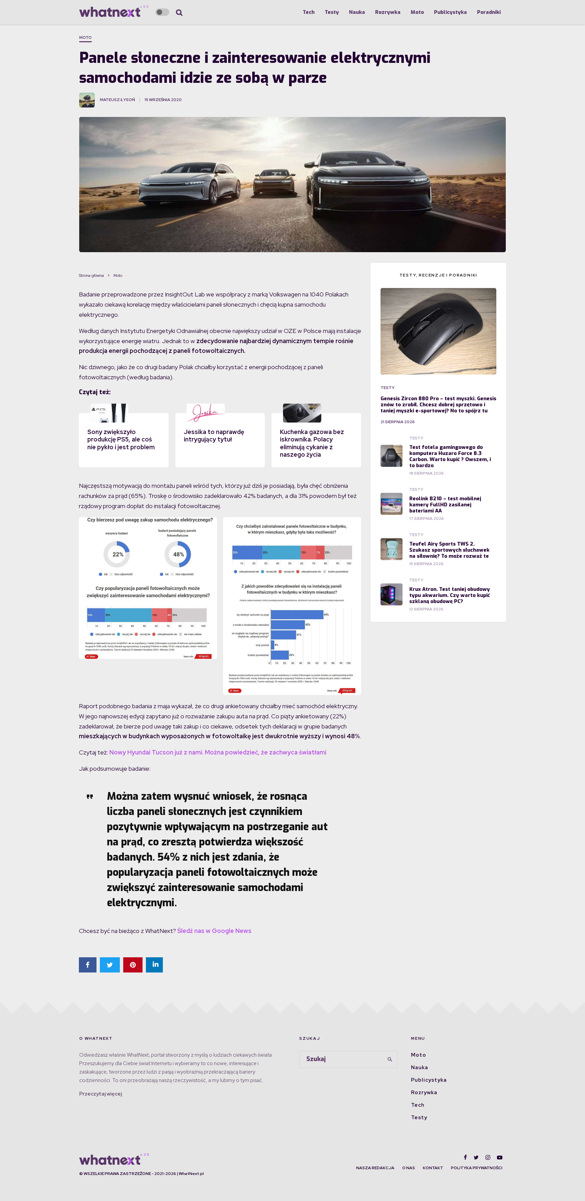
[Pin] (133, 964)
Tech (309, 12)
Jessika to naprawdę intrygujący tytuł (214, 435)
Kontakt (433, 1168)
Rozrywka (387, 12)
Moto (417, 12)
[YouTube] (500, 1157)
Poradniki (489, 12)
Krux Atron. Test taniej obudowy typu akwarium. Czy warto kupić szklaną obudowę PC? (449, 595)
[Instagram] (488, 1157)
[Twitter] (476, 1157)
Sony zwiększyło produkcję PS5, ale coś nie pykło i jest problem (121, 439)
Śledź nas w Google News (214, 931)
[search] (390, 1059)
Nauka (357, 12)
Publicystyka (450, 12)
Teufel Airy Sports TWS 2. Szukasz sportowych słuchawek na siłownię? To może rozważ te (449, 550)
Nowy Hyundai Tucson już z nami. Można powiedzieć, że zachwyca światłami (217, 752)
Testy (332, 12)
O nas (408, 1168)
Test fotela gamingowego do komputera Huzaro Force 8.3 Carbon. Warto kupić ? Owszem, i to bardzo (450, 456)
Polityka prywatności (476, 1168)
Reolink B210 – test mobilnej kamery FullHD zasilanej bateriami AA (445, 505)
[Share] (87, 964)
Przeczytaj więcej (100, 1093)
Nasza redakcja (375, 1168)
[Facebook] (465, 1157)
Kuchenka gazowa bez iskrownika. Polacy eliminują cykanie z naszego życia (312, 443)
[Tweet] (110, 964)
